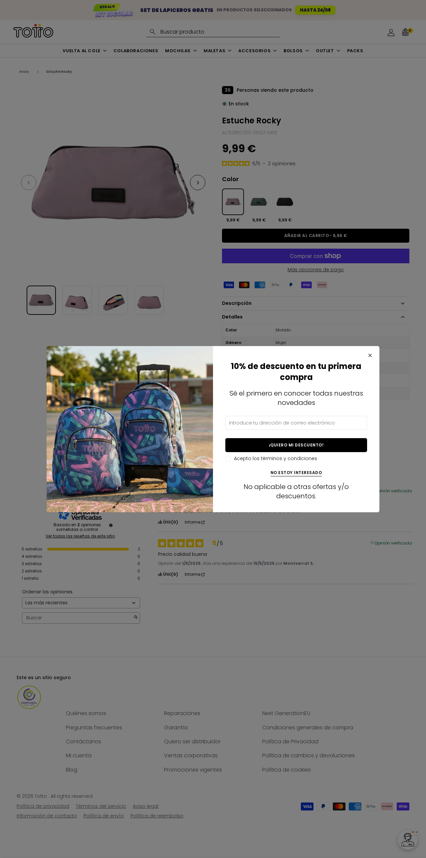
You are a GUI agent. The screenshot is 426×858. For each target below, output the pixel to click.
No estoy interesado (296, 472)
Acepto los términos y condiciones (275, 458)
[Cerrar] (370, 355)
